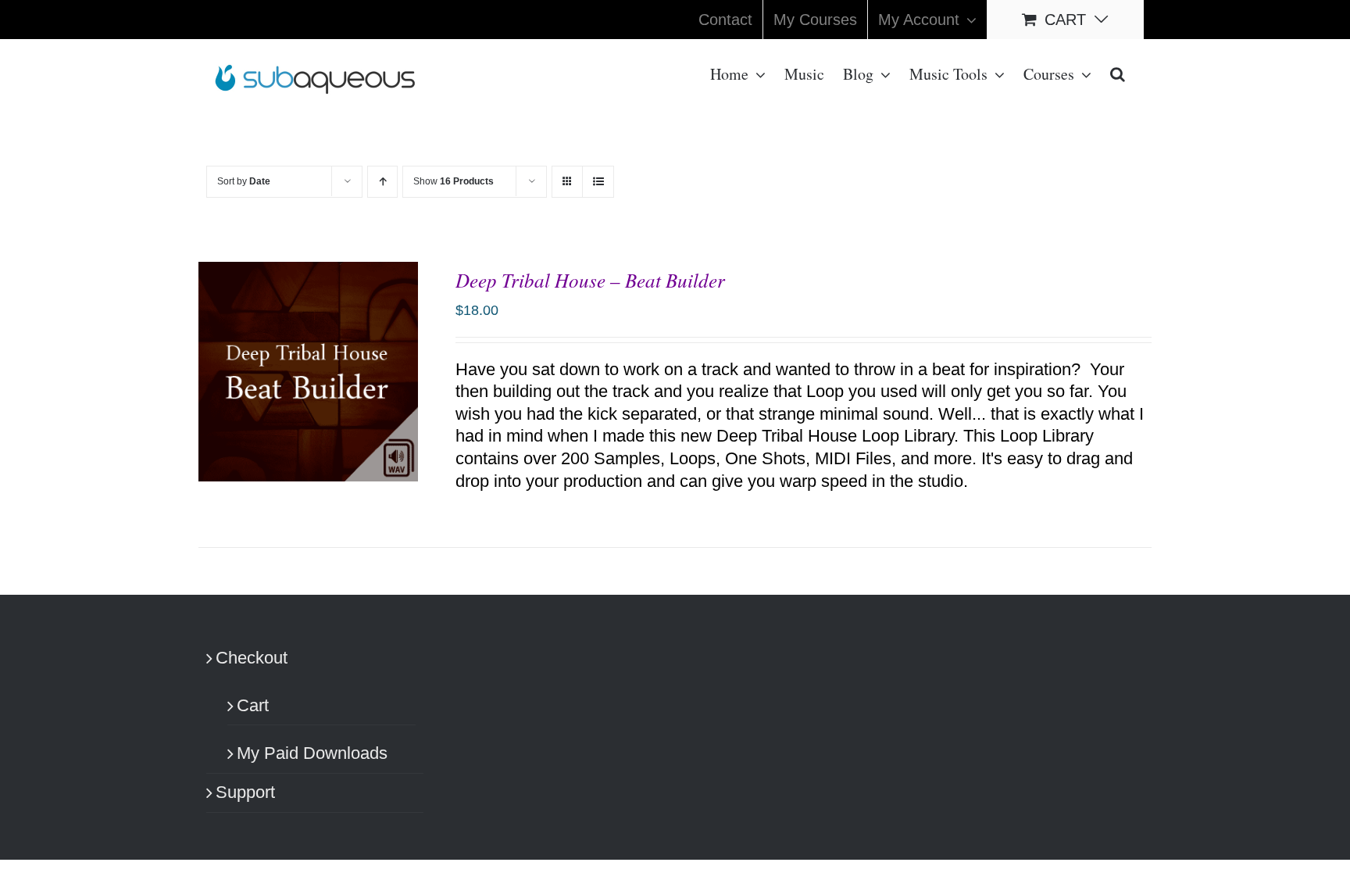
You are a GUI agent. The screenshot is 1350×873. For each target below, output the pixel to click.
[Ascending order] (382, 182)
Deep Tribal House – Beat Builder (590, 280)
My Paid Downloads (312, 753)
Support (245, 792)
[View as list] (598, 181)
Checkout (252, 657)
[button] (1117, 73)
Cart (253, 705)
